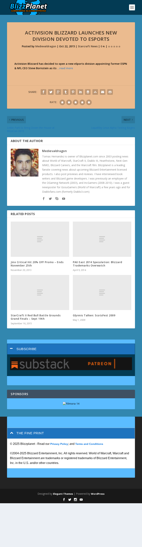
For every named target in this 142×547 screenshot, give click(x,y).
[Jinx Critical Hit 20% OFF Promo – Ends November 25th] (40, 239)
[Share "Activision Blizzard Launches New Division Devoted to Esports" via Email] (102, 92)
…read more (65, 68)
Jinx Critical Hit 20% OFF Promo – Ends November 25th (37, 263)
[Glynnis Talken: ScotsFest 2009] (102, 292)
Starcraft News (88, 46)
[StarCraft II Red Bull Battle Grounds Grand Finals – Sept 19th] (40, 292)
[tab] (71, 349)
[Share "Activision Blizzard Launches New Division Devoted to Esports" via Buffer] (88, 92)
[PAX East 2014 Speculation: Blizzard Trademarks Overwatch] (102, 239)
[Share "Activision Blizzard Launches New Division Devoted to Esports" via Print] (110, 92)
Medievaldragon (45, 46)
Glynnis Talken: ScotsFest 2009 (94, 315)
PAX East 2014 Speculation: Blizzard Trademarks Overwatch (97, 263)
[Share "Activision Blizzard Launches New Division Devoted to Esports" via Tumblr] (65, 92)
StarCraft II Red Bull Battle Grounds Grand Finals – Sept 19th (35, 317)
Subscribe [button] (26, 349)
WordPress (97, 493)
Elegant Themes (63, 493)
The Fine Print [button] (30, 433)
